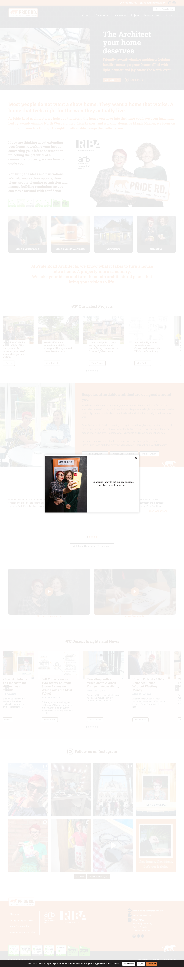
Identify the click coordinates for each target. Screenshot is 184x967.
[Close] (135, 457)
